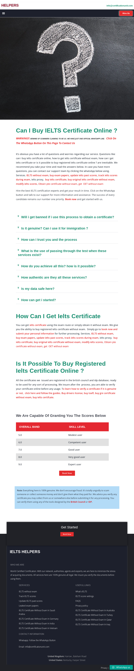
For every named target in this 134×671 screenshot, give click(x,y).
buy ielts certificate (55, 179)
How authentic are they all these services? (54, 277)
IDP (90, 501)
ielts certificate (38, 325)
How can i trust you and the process (49, 239)
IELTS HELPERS (25, 552)
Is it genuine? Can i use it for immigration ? (54, 228)
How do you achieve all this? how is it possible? (58, 266)
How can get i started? (38, 300)
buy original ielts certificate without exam (91, 179)
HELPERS (10, 5)
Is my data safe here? (37, 288)
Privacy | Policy (108, 667)
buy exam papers (59, 175)
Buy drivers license (72, 393)
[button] (3, 13)
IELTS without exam (37, 175)
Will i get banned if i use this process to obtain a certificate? (67, 217)
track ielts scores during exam (81, 337)
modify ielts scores (26, 183)
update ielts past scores (83, 175)
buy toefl (88, 393)
